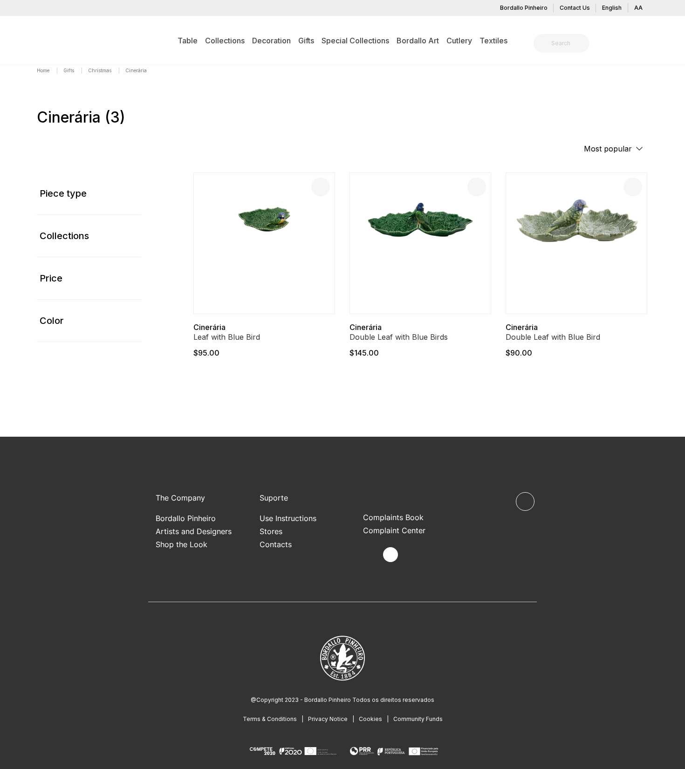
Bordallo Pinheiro (524, 7)
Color (52, 320)
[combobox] (567, 43)
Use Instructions (288, 518)
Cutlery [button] (459, 40)
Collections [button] (225, 40)
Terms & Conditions (270, 718)
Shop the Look (181, 544)
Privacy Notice (328, 718)
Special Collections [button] (355, 40)
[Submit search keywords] (543, 43)
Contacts (276, 544)
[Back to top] (525, 501)
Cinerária (209, 327)
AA (638, 7)
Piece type (63, 193)
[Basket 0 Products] (644, 44)
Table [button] (188, 40)
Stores (271, 531)
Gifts (69, 70)
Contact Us (575, 7)
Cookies (370, 718)
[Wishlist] (320, 187)
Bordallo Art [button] (418, 40)
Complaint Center (394, 530)
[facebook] (369, 555)
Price (51, 278)
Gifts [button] (306, 40)
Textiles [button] (493, 40)
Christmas (100, 70)
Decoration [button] (271, 40)
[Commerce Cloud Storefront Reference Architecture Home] (51, 40)
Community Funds (418, 718)
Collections (64, 235)
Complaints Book (393, 517)
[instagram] (390, 554)
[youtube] (412, 555)
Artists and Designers (194, 531)
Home (44, 70)
